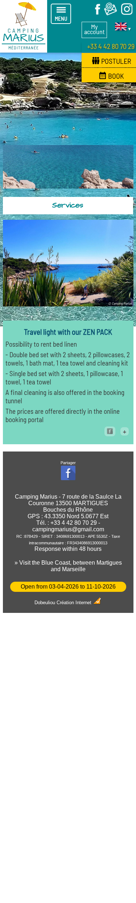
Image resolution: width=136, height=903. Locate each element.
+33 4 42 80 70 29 (111, 46)
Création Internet (75, 602)
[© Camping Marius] (68, 304)
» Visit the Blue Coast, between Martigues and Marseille (68, 566)
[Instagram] (127, 14)
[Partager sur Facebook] (109, 431)
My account (94, 29)
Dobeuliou (44, 602)
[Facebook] (94, 14)
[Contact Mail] (110, 14)
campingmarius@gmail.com (68, 529)
